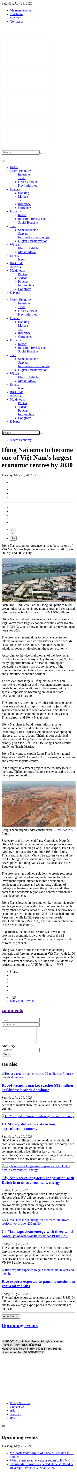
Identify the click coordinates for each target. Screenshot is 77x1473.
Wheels (15, 244)
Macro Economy (21, 170)
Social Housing (28, 222)
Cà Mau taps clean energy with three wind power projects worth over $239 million (37, 1233)
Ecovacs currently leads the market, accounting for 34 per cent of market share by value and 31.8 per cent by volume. (37, 1105)
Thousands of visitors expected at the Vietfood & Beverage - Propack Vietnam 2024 (41, 1466)
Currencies (25, 207)
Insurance (24, 204)
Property (15, 211)
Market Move (27, 252)
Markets (23, 196)
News (22, 259)
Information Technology (33, 237)
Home (14, 167)
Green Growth (27, 182)
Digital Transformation (32, 241)
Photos (22, 274)
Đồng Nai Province (22, 1000)
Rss (12, 1418)
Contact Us (17, 1407)
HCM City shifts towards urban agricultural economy (28, 1126)
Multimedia (17, 270)
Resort (22, 215)
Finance (15, 189)
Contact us (17, 21)
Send (6, 1054)
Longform (24, 289)
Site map (15, 18)
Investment (25, 174)
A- (12, 529)
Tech (13, 226)
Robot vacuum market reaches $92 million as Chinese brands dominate (37, 1087)
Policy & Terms (20, 1403)
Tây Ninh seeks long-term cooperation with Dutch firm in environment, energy (38, 1180)
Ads (12, 1410)
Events (14, 255)
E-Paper (15, 292)
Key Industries (27, 185)
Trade (21, 178)
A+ (13, 538)
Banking (23, 193)
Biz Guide (16, 263)
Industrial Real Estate (32, 218)
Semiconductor (28, 230)
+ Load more (10, 1316)
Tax (20, 200)
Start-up (23, 233)
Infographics (26, 285)
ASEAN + (17, 267)
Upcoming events (20, 1325)
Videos (22, 278)
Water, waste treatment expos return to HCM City (42, 1460)
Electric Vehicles (29, 248)
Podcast (23, 281)
